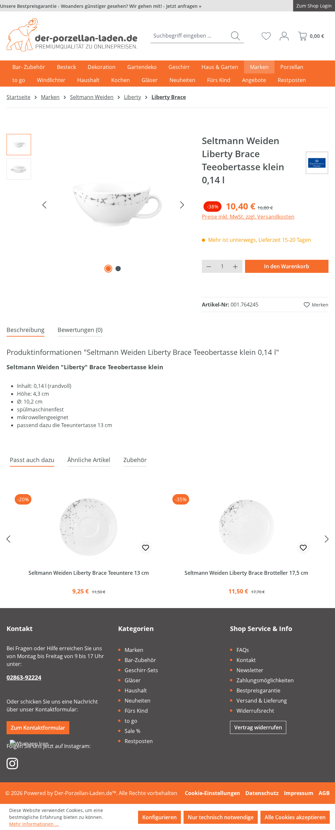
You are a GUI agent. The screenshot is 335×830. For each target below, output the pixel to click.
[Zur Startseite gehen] (72, 34)
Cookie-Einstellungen (212, 793)
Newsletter (250, 670)
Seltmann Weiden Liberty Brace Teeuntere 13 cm (88, 572)
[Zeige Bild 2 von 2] (118, 268)
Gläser (133, 680)
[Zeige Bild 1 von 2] (108, 268)
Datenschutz (262, 793)
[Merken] (145, 547)
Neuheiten (137, 700)
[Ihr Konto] (284, 35)
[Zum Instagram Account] (12, 763)
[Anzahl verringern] (209, 266)
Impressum (298, 793)
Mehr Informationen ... (34, 824)
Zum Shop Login (314, 6)
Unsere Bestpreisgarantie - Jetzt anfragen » (101, 6)
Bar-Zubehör (140, 660)
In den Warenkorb (286, 266)
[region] (97, 204)
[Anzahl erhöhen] (235, 266)
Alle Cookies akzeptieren (295, 817)
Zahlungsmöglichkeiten (265, 680)
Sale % (132, 731)
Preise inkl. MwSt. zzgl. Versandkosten (248, 216)
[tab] (25, 330)
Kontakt (246, 660)
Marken (134, 650)
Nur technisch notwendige (221, 817)
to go (131, 720)
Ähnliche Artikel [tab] (88, 460)
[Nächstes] (182, 204)
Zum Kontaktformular (38, 727)
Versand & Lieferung (262, 700)
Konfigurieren (159, 817)
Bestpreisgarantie (258, 690)
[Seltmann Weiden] (317, 162)
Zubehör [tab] (135, 460)
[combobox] (188, 35)
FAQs (243, 650)
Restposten (139, 741)
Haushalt (136, 690)
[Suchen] (235, 35)
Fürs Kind (136, 710)
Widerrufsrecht (255, 710)
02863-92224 (24, 677)
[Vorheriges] (44, 204)
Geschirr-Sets (141, 670)
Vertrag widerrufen (258, 727)
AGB (324, 793)
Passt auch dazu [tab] (32, 460)
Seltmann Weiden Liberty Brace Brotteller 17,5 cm (246, 572)
